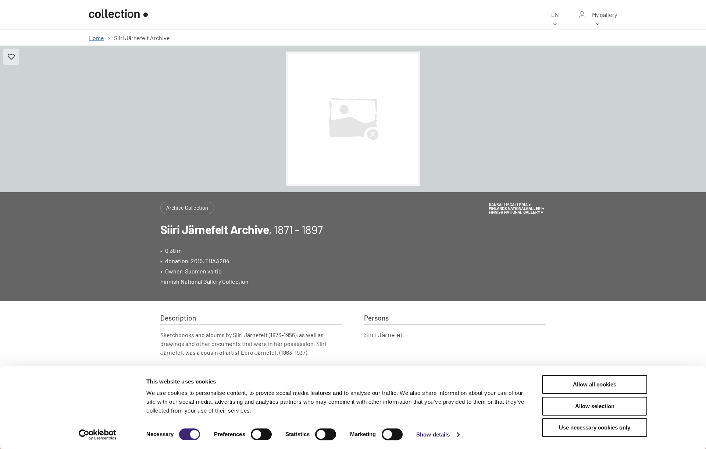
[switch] (261, 434)
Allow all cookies (594, 384)
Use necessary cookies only (594, 427)
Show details (433, 434)
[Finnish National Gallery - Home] (118, 14)
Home (96, 37)
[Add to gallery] (11, 57)
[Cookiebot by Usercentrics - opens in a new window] (97, 434)
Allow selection (594, 406)
